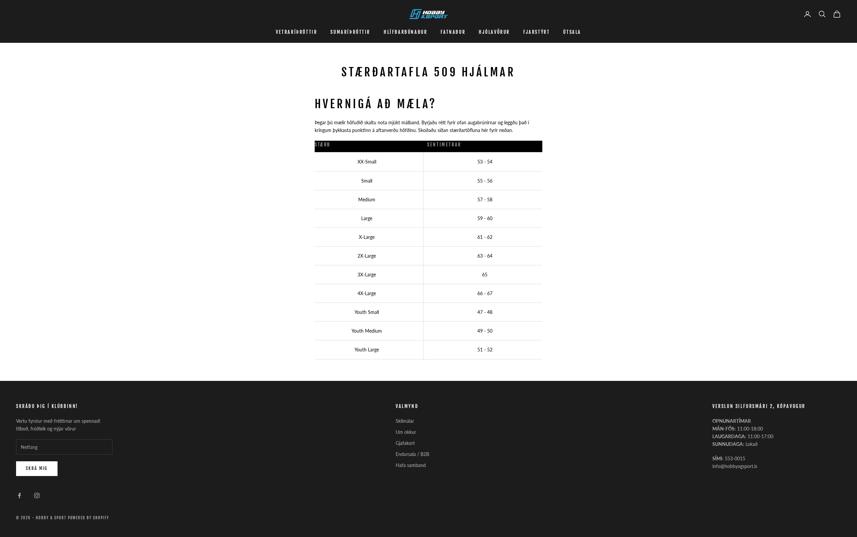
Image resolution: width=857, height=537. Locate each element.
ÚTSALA (572, 32)
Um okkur (406, 432)
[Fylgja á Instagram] (36, 495)
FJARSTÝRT (536, 32)
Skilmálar (405, 421)
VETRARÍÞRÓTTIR (296, 32)
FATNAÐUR (453, 32)
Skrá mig (37, 468)
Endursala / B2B (412, 454)
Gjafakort (405, 443)
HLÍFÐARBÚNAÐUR (405, 32)
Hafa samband (411, 465)
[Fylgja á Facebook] (19, 495)
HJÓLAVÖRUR (494, 32)
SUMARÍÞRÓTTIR (350, 32)
